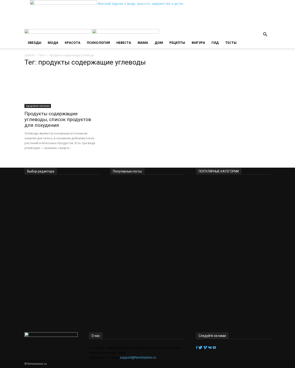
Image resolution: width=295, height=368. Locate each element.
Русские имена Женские (138, 238)
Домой (29, 55)
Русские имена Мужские (138, 202)
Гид (215, 42)
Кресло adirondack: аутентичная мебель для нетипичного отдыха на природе (60, 302)
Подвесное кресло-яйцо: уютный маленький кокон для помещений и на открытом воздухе (59, 252)
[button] (265, 35)
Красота (72, 42)
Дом (159, 42)
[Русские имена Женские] (147, 224)
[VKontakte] (210, 348)
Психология (98, 42)
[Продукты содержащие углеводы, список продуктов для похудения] (61, 89)
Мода (53, 42)
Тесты (230, 42)
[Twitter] (200, 348)
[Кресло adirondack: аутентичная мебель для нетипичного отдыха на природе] (61, 282)
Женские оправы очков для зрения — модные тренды (56, 205)
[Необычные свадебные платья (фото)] (147, 259)
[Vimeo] (205, 348)
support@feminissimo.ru (138, 357)
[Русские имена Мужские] (147, 189)
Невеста (123, 42)
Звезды (34, 42)
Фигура (198, 42)
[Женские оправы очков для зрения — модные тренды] (61, 189)
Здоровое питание (38, 105)
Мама (143, 42)
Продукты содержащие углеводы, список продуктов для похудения (57, 119)
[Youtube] (214, 348)
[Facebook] (197, 348)
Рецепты (177, 42)
